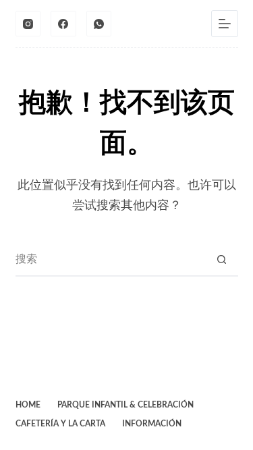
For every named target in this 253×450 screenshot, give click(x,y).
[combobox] (111, 259)
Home (28, 405)
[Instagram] (28, 23)
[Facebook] (63, 23)
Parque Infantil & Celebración (125, 405)
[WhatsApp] (99, 23)
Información (151, 424)
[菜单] (224, 23)
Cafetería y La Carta (60, 424)
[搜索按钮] (222, 259)
